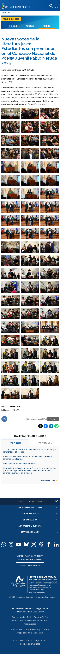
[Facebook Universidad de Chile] (48, 544)
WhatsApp (56, 426)
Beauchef (38, 617)
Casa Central (39, 611)
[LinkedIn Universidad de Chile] (56, 544)
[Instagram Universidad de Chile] (11, 544)
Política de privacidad (30, 643)
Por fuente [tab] (15, 443)
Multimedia (11, 19)
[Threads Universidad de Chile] (41, 544)
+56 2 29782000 (19, 629)
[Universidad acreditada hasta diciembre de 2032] (34, 584)
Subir (4, 419)
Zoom (4, 109)
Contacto (38, 632)
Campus (15, 617)
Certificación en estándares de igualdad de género (32, 597)
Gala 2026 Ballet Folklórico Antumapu (20, 463)
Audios (30, 26)
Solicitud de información (30, 565)
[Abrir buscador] (51, 6)
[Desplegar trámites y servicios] (56, 501)
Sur (45, 620)
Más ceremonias (48, 481)
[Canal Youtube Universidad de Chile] (18, 544)
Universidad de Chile (28, 640)
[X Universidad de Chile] (33, 544)
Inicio (3, 12)
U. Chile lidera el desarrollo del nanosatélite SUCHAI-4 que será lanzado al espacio (29, 450)
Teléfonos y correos (38, 629)
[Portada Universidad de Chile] (17, 5)
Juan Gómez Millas (33, 620)
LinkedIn (51, 426)
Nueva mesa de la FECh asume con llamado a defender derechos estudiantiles (27, 457)
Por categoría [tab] (45, 443)
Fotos (10, 12)
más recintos (30, 623)
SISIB (15, 640)
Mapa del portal (24, 632)
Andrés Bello (26, 617)
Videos (13, 26)
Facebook (46, 426)
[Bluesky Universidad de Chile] (26, 544)
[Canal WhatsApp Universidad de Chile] (3, 544)
